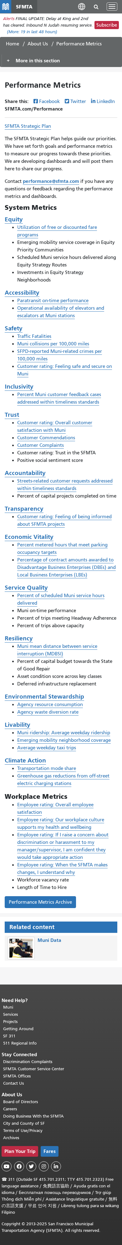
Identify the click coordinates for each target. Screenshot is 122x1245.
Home (12, 44)
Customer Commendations (46, 438)
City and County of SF (24, 1123)
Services (10, 1014)
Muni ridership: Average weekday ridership (63, 733)
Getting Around (18, 1028)
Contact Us (13, 1083)
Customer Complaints (40, 445)
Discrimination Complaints (27, 1061)
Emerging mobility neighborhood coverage (64, 740)
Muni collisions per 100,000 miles (53, 344)
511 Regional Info (20, 1043)
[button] (81, 6)
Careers (10, 1109)
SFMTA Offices (17, 1076)
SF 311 (9, 1036)
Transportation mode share (46, 768)
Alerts (8, 18)
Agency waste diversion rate (48, 712)
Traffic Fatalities (34, 336)
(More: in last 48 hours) (32, 31)
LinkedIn (106, 101)
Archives (11, 1137)
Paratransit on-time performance (53, 300)
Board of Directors (20, 1101)
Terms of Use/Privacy (23, 1130)
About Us (38, 44)
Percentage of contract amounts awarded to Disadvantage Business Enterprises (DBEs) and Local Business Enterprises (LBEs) (66, 567)
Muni (8, 1007)
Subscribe (106, 25)
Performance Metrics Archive (40, 902)
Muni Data (49, 940)
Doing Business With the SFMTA (33, 1116)
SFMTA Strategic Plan (28, 126)
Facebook (49, 101)
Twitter (78, 101)
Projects (10, 1021)
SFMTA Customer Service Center (33, 1069)
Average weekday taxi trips (46, 748)
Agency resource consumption (50, 704)
